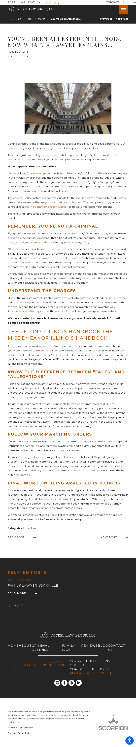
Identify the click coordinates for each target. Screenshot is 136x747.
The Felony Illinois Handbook (55, 331)
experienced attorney (25, 311)
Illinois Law (29, 528)
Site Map (12, 733)
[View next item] (22, 606)
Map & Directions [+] (90, 673)
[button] (129, 740)
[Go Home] (10, 19)
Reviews (89, 645)
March (41, 18)
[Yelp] (71, 683)
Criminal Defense (41, 647)
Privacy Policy (24, 733)
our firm (66, 311)
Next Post (108, 537)
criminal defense (41, 242)
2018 (30, 18)
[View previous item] (9, 606)
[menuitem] (13, 648)
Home (13, 645)
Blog (18, 18)
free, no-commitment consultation (46, 206)
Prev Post (16, 537)
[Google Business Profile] (57, 683)
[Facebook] (64, 683)
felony (37, 173)
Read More (17, 593)
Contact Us (115, 2)
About (25, 645)
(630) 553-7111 (53, 2)
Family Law (68, 647)
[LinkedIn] (79, 683)
